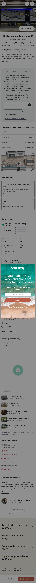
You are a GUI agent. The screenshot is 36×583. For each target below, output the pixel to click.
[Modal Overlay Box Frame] (18, 291)
